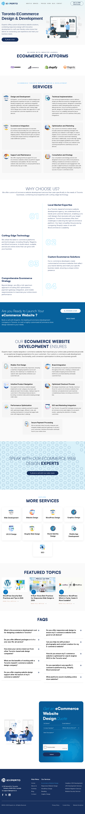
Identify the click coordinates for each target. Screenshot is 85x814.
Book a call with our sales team (43, 473)
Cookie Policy (66, 805)
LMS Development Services (73, 786)
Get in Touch (70, 318)
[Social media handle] (3, 794)
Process (43, 3)
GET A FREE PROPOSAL (77, 3)
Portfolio (34, 788)
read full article (9, 601)
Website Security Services (72, 791)
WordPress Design (46, 788)
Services (35, 3)
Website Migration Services (73, 788)
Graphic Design (45, 794)
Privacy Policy (55, 805)
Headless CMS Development (74, 783)
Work (49, 3)
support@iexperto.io (10, 790)
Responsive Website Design (49, 786)
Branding (43, 791)
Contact (59, 3)
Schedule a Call (71, 311)
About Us (29, 3)
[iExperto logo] (11, 780)
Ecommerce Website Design (49, 783)
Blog (53, 3)
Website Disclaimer (78, 805)
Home (33, 783)
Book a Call (11, 39)
